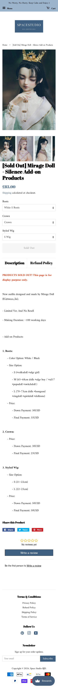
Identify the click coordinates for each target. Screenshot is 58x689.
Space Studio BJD (38, 669)
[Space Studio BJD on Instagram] (29, 634)
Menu (9, 8)
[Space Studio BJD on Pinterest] (22, 634)
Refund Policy (41, 262)
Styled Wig (8, 231)
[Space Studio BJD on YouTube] (36, 634)
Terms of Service (29, 617)
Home (4, 45)
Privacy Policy (29, 603)
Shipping (6, 193)
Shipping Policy (29, 612)
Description (14, 262)
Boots (5, 201)
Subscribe (48, 658)
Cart (53, 8)
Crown (6, 216)
